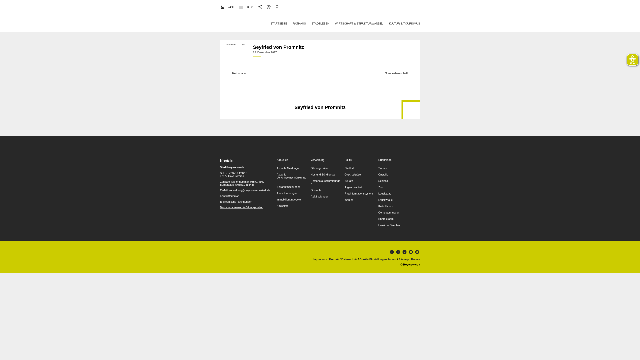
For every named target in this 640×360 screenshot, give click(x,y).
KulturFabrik (385, 206)
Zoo (380, 187)
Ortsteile (383, 174)
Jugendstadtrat (353, 187)
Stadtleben (320, 23)
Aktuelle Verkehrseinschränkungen (291, 177)
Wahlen (349, 199)
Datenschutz (349, 259)
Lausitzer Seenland (389, 225)
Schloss (383, 181)
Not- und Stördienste (323, 174)
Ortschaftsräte (352, 174)
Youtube (411, 253)
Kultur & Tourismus (404, 23)
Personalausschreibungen (325, 182)
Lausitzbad (384, 193)
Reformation (239, 73)
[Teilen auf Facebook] (371, 55)
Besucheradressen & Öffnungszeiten (241, 207)
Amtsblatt (282, 205)
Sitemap (404, 259)
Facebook (392, 253)
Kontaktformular (229, 196)
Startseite (278, 23)
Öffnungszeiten (319, 168)
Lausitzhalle (385, 199)
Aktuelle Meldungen (288, 168)
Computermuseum (389, 212)
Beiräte (348, 181)
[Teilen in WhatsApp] (383, 55)
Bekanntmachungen (288, 187)
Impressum (320, 259)
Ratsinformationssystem (358, 193)
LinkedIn (404, 253)
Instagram (398, 253)
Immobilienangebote (289, 199)
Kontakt (334, 259)
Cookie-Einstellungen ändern (378, 259)
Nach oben (320, 99)
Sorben (382, 168)
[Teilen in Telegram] (390, 54)
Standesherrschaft (396, 73)
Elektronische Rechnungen (236, 201)
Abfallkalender (319, 196)
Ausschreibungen (287, 193)
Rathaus (299, 23)
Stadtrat (349, 168)
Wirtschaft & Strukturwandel (359, 23)
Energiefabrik (386, 219)
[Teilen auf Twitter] (377, 55)
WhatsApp (417, 253)
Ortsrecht (316, 190)
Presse (415, 259)
